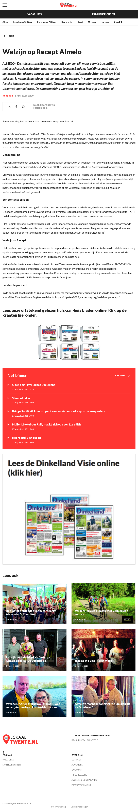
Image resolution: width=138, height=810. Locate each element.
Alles (5, 22)
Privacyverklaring (82, 785)
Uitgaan (92, 22)
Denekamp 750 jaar (22, 22)
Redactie (8, 95)
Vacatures (34, 14)
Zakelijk (118, 22)
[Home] (69, 5)
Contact (76, 759)
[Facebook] (3, 752)
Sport (80, 22)
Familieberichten (103, 14)
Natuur (105, 22)
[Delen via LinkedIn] (9, 106)
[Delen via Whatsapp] (23, 106)
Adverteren (78, 764)
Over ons (76, 770)
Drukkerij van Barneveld (85, 740)
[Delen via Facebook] (16, 106)
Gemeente (67, 22)
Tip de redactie (79, 775)
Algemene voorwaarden (85, 780)
